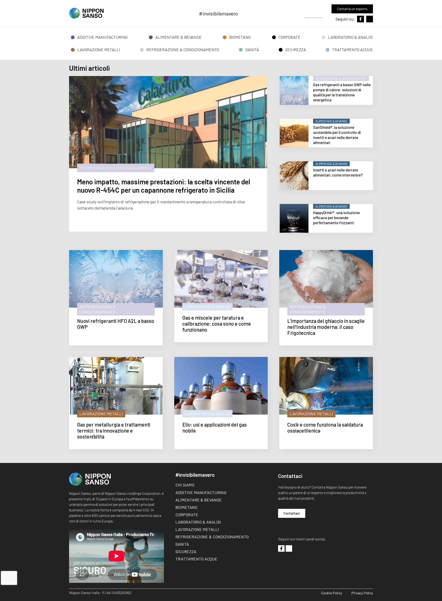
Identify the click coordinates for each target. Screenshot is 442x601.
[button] (316, 14)
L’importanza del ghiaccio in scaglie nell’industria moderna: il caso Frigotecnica (326, 327)
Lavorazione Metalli (98, 49)
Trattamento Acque (352, 49)
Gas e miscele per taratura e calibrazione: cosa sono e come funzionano (216, 324)
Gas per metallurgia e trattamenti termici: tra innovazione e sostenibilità (113, 430)
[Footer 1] (281, 548)
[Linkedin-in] (369, 19)
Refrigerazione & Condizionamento (182, 49)
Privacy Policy (362, 593)
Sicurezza (295, 49)
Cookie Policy (331, 593)
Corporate (289, 37)
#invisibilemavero (218, 13)
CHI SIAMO (184, 484)
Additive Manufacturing (102, 37)
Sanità (252, 49)
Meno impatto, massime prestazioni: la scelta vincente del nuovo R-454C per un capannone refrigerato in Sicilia (163, 185)
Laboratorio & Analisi (350, 37)
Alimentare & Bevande (178, 37)
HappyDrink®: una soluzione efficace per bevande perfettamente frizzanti (336, 217)
